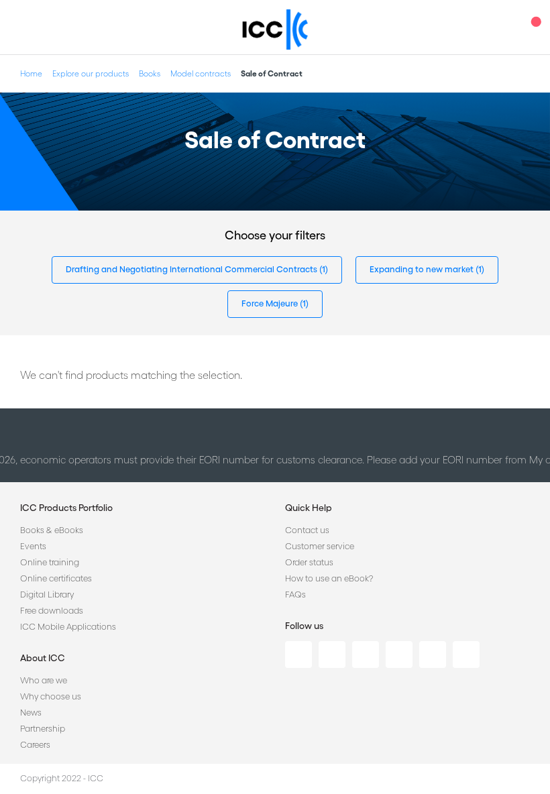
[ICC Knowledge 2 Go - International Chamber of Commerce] (275, 29)
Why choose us (50, 696)
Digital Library (47, 594)
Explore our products (90, 73)
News (31, 712)
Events (33, 546)
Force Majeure (270, 303)
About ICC (42, 658)
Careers (35, 745)
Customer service (319, 546)
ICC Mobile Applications (68, 627)
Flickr (466, 654)
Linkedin (298, 654)
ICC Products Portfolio (66, 507)
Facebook (365, 654)
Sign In (506, 27)
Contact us (307, 530)
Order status (309, 562)
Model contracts (200, 73)
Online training (49, 562)
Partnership (42, 729)
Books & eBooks (51, 530)
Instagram (399, 654)
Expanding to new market (423, 269)
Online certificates (56, 578)
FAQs (295, 594)
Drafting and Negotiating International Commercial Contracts (192, 269)
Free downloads (51, 611)
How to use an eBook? (329, 578)
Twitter (332, 654)
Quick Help (308, 507)
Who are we (43, 680)
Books (149, 73)
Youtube (432, 654)
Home (31, 73)
